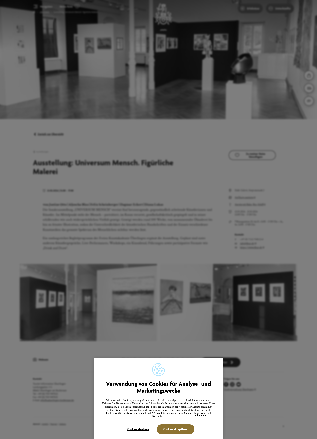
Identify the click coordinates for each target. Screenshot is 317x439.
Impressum (200, 413)
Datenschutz (158, 416)
